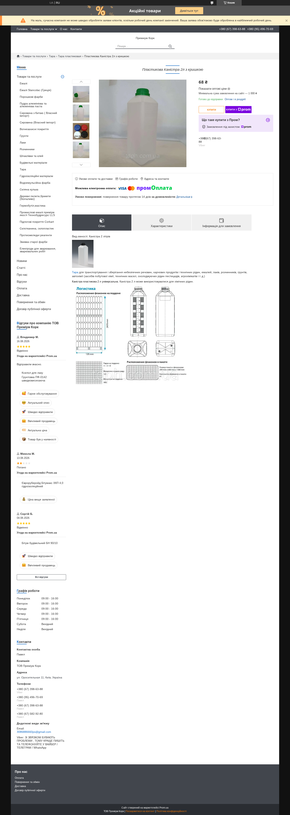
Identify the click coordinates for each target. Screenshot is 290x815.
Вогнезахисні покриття (34, 129)
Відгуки (22, 281)
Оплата (22, 288)
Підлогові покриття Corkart (37, 221)
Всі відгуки (41, 577)
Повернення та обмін (31, 302)
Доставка (23, 295)
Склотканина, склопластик (37, 228)
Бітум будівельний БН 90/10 (40, 543)
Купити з (231, 109)
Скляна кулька (29, 189)
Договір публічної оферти (34, 309)
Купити (211, 110)
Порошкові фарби (31, 96)
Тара (52, 56)
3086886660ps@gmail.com (34, 731)
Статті (21, 267)
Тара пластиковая (69, 56)
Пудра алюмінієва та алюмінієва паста (33, 105)
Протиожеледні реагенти (36, 235)
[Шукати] (170, 46)
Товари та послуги (42, 29)
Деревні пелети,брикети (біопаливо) (35, 197)
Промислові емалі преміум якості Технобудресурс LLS (37, 214)
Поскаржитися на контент (140, 811)
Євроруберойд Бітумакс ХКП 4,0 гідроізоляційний (42, 484)
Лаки (23, 142)
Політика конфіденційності (171, 811)
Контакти (76, 29)
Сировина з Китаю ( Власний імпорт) (38, 114)
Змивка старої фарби (33, 241)
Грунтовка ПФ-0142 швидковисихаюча (34, 378)
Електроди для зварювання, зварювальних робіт (38, 250)
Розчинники (27, 149)
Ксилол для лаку (32, 372)
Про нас (22, 274)
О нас (63, 29)
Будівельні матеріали (33, 162)
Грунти (24, 135)
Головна (22, 29)
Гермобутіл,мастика (32, 205)
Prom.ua (163, 807)
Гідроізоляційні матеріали (36, 176)
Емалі (23, 83)
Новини (22, 261)
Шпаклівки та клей (31, 155)
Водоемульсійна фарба (35, 182)
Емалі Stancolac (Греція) (35, 90)
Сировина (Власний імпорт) (38, 122)
